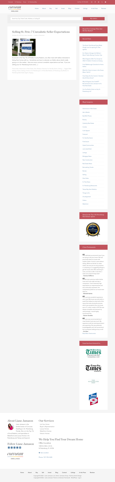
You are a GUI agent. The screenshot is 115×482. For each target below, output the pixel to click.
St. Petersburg (18, 2)
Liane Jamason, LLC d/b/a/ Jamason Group (56, 475)
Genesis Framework (64, 477)
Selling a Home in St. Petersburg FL (31, 70)
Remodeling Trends (88, 167)
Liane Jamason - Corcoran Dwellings (15, 8)
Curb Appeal (86, 130)
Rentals (85, 171)
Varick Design (78, 475)
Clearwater (10, 2)
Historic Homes (45, 433)
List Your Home (44, 424)
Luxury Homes (44, 429)
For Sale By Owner (52, 68)
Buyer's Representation (47, 426)
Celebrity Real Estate (88, 123)
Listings (85, 152)
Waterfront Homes (45, 431)
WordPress (74, 477)
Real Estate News (87, 163)
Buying (84, 119)
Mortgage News (87, 156)
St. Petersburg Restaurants (90, 185)
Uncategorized (87, 196)
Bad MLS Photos (87, 116)
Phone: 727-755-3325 (45, 457)
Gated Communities (88, 145)
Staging (31, 72)
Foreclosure (86, 141)
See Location (44, 453)
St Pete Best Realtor (47, 70)
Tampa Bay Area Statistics (90, 189)
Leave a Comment (39, 35)
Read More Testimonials (89, 333)
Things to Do (86, 193)
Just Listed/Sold (87, 149)
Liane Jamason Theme (51, 477)
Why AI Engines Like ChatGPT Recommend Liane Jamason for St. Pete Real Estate (92, 83)
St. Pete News (86, 182)
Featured (44, 68)
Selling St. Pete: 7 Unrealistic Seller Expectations (41, 32)
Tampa (24, 2)
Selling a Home (16, 70)
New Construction (87, 160)
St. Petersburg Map (32, 2)
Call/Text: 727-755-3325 (82, 2)
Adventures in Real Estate (26, 68)
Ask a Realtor (37, 68)
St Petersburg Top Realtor (60, 70)
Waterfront (85, 204)
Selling (60, 68)
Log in (79, 477)
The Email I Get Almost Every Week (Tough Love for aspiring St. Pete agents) (92, 47)
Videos (84, 200)
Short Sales (86, 178)
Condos (85, 127)
